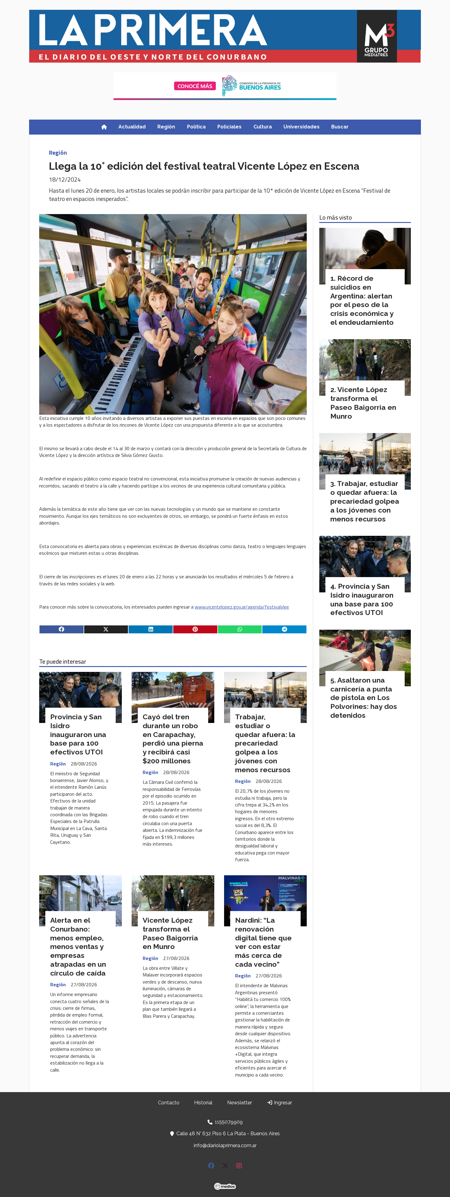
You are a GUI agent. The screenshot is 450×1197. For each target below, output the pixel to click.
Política (196, 127)
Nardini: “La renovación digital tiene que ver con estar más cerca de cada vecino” (263, 942)
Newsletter (239, 1103)
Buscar (340, 127)
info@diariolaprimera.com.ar (225, 1145)
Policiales (229, 127)
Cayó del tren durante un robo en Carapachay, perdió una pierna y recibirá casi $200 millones (173, 739)
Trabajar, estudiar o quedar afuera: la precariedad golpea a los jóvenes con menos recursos (265, 743)
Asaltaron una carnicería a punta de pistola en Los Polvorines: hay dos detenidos (363, 697)
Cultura (262, 127)
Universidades (301, 127)
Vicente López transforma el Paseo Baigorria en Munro (170, 933)
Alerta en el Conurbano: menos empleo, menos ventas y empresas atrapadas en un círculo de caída (78, 946)
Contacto (168, 1103)
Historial (203, 1103)
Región (166, 127)
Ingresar (282, 1103)
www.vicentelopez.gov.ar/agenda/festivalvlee (242, 606)
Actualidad (132, 127)
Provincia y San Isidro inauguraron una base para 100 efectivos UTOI (78, 734)
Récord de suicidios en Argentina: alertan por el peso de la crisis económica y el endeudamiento (362, 300)
